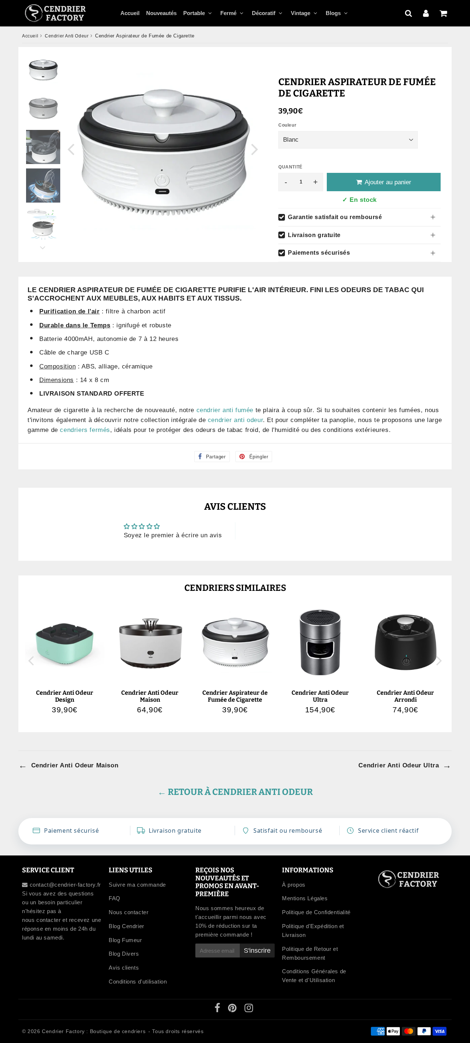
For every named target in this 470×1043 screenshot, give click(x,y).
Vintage (300, 13)
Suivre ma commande (137, 885)
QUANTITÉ (290, 167)
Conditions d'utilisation (138, 981)
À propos (294, 885)
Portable (194, 13)
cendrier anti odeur (235, 420)
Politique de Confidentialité (316, 912)
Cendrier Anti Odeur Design (64, 696)
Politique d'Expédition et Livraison (313, 930)
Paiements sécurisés (319, 253)
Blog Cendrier (126, 926)
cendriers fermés (85, 429)
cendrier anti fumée (224, 410)
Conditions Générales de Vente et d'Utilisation (314, 975)
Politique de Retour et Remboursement (310, 953)
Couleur (287, 125)
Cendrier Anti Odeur (66, 36)
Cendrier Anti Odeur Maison (149, 696)
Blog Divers (124, 954)
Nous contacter (128, 912)
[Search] (408, 13)
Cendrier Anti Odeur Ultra (320, 696)
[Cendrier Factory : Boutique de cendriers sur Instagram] (249, 1009)
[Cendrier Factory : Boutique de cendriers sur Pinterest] (233, 1009)
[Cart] (443, 13)
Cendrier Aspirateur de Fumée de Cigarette (235, 696)
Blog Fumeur (125, 940)
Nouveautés (161, 13)
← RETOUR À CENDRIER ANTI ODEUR (235, 792)
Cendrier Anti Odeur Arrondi (405, 696)
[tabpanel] (43, 70)
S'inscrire (257, 950)
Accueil (130, 13)
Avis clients (124, 967)
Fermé (228, 13)
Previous (71, 148)
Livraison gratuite (314, 235)
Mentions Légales (305, 898)
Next (255, 148)
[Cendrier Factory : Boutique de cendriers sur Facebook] (218, 1009)
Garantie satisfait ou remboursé (335, 217)
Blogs (333, 13)
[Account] (425, 13)
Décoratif (263, 13)
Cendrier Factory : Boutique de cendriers (93, 1031)
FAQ (114, 898)
